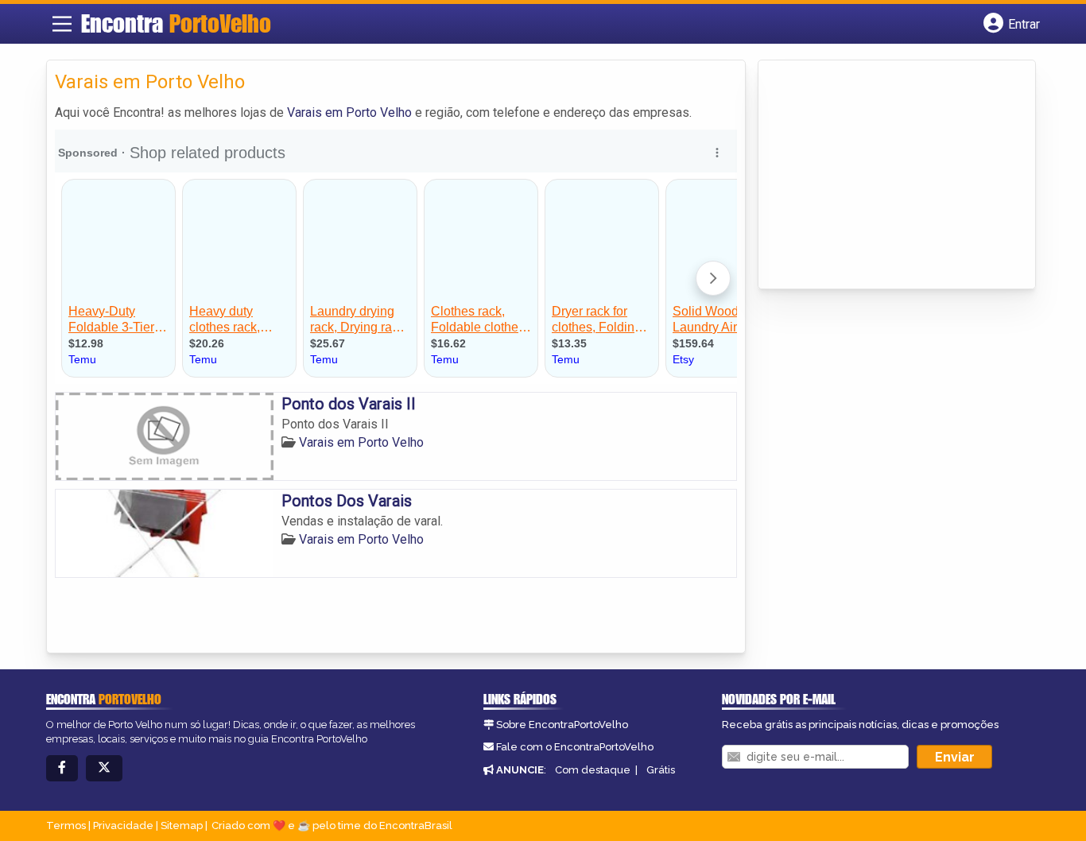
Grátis (660, 770)
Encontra (176, 23)
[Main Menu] (62, 24)
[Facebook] (62, 768)
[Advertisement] (885, 175)
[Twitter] (104, 768)
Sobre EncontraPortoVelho (562, 725)
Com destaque (592, 770)
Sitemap (182, 825)
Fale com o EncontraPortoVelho (575, 747)
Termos (66, 825)
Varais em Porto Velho (349, 112)
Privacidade (123, 825)
